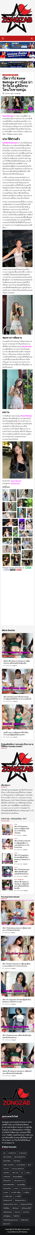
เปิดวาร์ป (17, 1212)
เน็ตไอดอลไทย (7, 1212)
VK (22, 1172)
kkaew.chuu (15, 483)
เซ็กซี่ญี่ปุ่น (6, 1208)
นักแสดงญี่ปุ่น (21, 1184)
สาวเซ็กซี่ (18, 1196)
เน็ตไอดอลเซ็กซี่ (26, 1208)
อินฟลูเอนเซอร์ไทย (26, 1204)
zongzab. (17, 93)
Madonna (6, 1161)
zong (28, 1172)
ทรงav (5, 656)
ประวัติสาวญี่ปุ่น (16, 1192)
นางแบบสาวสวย (26, 1188)
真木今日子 (6, 1224)
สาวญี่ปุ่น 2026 (7, 1196)
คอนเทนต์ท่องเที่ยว (8, 1184)
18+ (4, 1153)
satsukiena (21, 1165)
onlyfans (16, 1161)
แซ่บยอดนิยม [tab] (16, 818)
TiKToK (6, 1169)
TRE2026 (6, 1172)
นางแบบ (15, 1188)
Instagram (7, 1157)
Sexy (29, 1165)
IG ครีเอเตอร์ (22, 1153)
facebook (12, 1153)
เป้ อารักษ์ (26, 1212)
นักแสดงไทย (7, 1188)
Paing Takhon (8, 1165)
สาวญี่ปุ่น (26, 1192)
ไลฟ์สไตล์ (16, 1216)
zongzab (6, 1176)
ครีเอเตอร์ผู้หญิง (17, 1176)
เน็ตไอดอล (15, 1208)
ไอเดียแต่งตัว (24, 1220)
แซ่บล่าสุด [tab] (5, 818)
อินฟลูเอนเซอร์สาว (20, 1200)
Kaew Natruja (16, 481)
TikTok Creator (17, 1169)
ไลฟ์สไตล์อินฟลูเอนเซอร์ (10, 1220)
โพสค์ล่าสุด (15, 75)
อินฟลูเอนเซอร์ (7, 1200)
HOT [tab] (25, 818)
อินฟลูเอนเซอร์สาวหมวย (10, 1204)
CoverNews (12, 1232)
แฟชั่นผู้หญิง (6, 1216)
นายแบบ (5, 1192)
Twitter (15, 1172)
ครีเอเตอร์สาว (7, 1180)
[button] (5, 495)
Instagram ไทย (19, 1157)
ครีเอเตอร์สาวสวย (19, 1180)
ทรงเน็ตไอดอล (6, 75)
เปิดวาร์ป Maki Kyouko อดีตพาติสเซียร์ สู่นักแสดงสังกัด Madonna (22, 871)
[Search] (32, 38)
